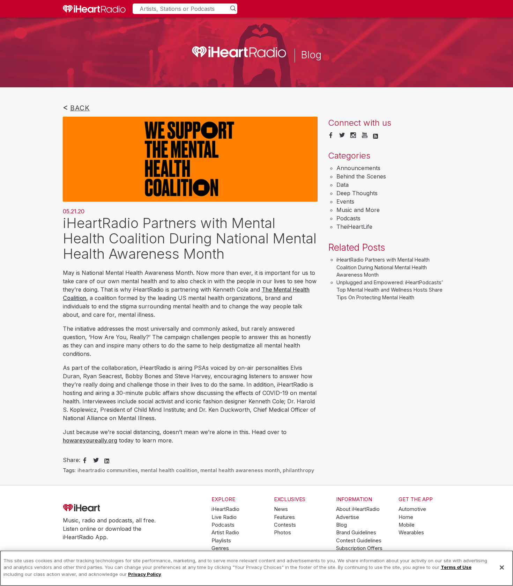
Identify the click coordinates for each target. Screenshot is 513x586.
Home (406, 517)
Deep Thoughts (357, 193)
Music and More (358, 209)
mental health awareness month (240, 470)
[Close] (502, 567)
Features (284, 517)
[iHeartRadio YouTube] (364, 135)
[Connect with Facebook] (331, 135)
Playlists (221, 540)
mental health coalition (169, 470)
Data (342, 184)
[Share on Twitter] (96, 460)
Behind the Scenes (361, 176)
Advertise (347, 517)
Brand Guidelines (356, 532)
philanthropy (298, 470)
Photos (282, 532)
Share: (71, 459)
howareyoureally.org (90, 440)
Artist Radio (225, 532)
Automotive (412, 509)
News (281, 509)
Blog (341, 525)
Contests (285, 525)
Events (345, 201)
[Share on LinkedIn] (106, 460)
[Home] (94, 8)
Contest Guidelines (358, 540)
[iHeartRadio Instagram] (353, 135)
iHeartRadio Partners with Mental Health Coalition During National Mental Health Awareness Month (383, 267)
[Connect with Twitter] (342, 135)
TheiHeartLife (354, 226)
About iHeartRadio (358, 509)
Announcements (358, 167)
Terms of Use (456, 567)
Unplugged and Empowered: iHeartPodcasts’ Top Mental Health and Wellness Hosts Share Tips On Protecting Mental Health (389, 289)
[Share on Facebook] (85, 460)
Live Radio (224, 517)
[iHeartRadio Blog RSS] (375, 135)
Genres (220, 548)
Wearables (411, 532)
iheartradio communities (107, 470)
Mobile (407, 525)
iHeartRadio (101, 508)
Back (80, 108)
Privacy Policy (144, 574)
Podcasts (348, 218)
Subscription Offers (359, 548)
